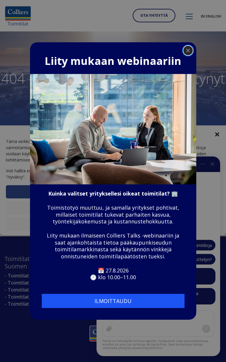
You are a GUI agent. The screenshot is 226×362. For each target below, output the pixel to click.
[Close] (188, 50)
